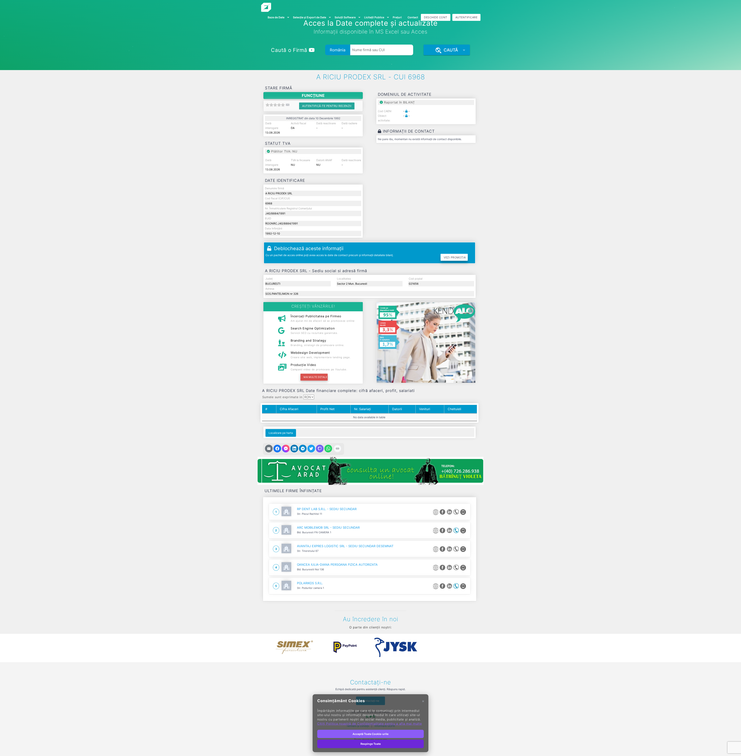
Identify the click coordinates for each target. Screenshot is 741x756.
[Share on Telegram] (303, 448)
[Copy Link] (337, 448)
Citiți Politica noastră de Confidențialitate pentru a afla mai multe (369, 724)
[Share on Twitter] (311, 448)
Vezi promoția (455, 257)
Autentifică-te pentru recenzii (326, 106)
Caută (449, 49)
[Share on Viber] (320, 448)
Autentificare (466, 17)
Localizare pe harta (281, 432)
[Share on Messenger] (286, 448)
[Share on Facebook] (277, 448)
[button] (266, 647)
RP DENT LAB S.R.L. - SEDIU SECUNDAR (327, 509)
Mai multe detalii (315, 377)
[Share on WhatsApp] (328, 448)
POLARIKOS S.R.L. (310, 583)
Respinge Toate (370, 743)
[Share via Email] (269, 448)
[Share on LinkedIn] (294, 448)
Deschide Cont (435, 17)
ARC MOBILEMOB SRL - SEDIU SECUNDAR (328, 527)
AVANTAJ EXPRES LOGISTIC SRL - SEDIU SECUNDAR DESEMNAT (345, 546)
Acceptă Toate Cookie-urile (370, 734)
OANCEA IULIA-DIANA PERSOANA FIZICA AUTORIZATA (337, 564)
